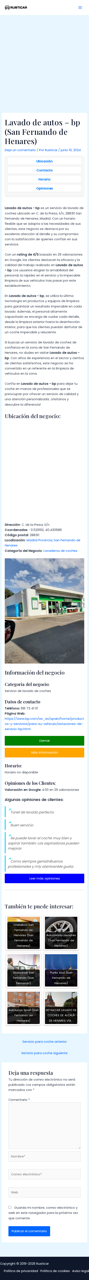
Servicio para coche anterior (44, 1042)
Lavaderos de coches (60, 551)
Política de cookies (55, 1271)
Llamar (44, 741)
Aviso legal (80, 1271)
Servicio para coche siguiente (44, 1053)
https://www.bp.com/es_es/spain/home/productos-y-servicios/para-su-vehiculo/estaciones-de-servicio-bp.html (44, 724)
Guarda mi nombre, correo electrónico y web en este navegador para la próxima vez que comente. (43, 1213)
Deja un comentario (20, 150)
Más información (44, 752)
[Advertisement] (44, 61)
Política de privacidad (21, 1271)
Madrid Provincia (39, 540)
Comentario (19, 1100)
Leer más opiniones (44, 878)
